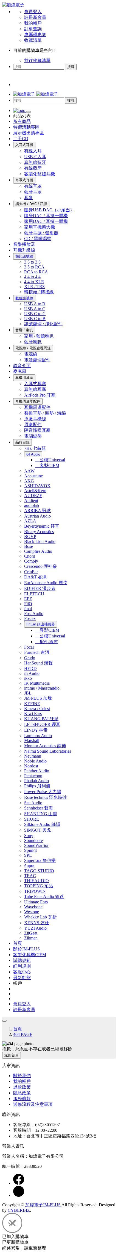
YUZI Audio (35, 928)
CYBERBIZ (19, 1210)
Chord (29, 556)
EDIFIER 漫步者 (39, 588)
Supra (29, 866)
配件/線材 (46, 641)
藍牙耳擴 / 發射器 (41, 232)
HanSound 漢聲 (38, 663)
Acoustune (33, 476)
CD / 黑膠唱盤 (37, 238)
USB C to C (35, 313)
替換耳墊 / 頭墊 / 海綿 (45, 413)
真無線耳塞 (35, 389)
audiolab (31, 505)
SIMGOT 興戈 (37, 830)
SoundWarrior (36, 845)
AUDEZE (33, 495)
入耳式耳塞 (35, 383)
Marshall (31, 740)
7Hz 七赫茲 (35, 448)
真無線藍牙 (35, 162)
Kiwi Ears (33, 713)
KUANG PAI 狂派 (41, 718)
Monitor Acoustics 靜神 (45, 745)
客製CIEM (47, 465)
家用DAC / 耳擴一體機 (46, 221)
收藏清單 (33, 40)
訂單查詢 (33, 28)
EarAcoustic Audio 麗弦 (45, 582)
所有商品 (22, 121)
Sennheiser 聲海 (38, 808)
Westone (31, 911)
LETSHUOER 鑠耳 (42, 724)
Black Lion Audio (39, 541)
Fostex (30, 618)
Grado (29, 657)
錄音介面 (22, 365)
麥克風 (19, 371)
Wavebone (33, 907)
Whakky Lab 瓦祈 (40, 917)
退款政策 (22, 1087)
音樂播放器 (24, 244)
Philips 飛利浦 (37, 786)
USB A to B (34, 304)
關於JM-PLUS (26, 949)
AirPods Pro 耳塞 (39, 395)
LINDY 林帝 (36, 730)
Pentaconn (33, 775)
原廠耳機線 (35, 418)
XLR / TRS (34, 286)
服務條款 (22, 1098)
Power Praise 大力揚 (42, 791)
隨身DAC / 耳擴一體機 (46, 215)
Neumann (32, 756)
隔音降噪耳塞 (37, 430)
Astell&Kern (35, 490)
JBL (28, 693)
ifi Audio (32, 673)
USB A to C (34, 308)
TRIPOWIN (35, 891)
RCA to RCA (36, 272)
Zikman (31, 938)
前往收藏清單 (37, 60)
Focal (29, 647)
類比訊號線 (24, 256)
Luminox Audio (38, 735)
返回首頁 (11, 1055)
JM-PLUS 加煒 (38, 698)
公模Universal (50, 459)
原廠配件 (33, 424)
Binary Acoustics (39, 531)
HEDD (30, 668)
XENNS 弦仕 (36, 922)
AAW (29, 471)
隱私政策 (22, 1092)
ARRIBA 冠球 (37, 510)
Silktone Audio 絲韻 (42, 824)
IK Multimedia (37, 683)
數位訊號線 (24, 298)
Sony (28, 835)
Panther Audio (36, 771)
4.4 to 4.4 (32, 276)
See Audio (33, 802)
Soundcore (33, 840)
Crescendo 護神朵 (40, 566)
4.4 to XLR (34, 281)
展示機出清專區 (28, 133)
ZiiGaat (30, 933)
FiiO (28, 603)
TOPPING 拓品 (38, 885)
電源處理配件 (37, 359)
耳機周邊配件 (37, 407)
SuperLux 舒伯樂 (40, 860)
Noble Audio (35, 761)
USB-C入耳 (35, 156)
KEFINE (32, 703)
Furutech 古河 (36, 652)
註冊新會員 (35, 17)
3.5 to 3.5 (32, 262)
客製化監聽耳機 (39, 174)
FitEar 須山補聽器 (40, 624)
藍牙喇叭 (33, 341)
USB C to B (35, 318)
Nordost (31, 766)
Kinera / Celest (37, 708)
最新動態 (22, 977)
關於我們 (22, 1075)
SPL (28, 855)
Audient (31, 500)
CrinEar (31, 571)
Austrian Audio (37, 516)
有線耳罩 (33, 186)
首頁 (17, 943)
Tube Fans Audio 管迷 (44, 896)
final (28, 608)
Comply (31, 561)
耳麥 (28, 197)
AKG (29, 480)
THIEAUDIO (36, 880)
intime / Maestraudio (42, 688)
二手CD (20, 138)
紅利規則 (22, 966)
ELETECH (34, 594)
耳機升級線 (24, 250)
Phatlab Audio (36, 780)
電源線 (30, 354)
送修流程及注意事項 (33, 1104)
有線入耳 (33, 151)
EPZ (28, 598)
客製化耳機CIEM (29, 954)
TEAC (30, 875)
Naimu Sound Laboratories (47, 751)
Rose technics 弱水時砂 (45, 797)
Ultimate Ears (36, 902)
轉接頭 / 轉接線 (39, 291)
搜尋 (70, 67)
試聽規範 (22, 960)
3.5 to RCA (34, 267)
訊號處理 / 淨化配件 (43, 323)
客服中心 (22, 972)
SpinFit (30, 850)
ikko (28, 678)
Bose (28, 546)
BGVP (30, 536)
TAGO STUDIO (39, 870)
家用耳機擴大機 (39, 227)
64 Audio (33, 454)
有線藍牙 (33, 168)
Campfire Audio (38, 551)
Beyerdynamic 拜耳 (41, 526)
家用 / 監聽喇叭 (39, 336)
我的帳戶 (33, 23)
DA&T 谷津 (35, 577)
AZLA (30, 521)
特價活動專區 (26, 127)
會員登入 (33, 11)
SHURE (31, 819)
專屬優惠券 (35, 34)
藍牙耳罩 (33, 192)
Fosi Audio (33, 613)
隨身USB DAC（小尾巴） (49, 210)
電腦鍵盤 (33, 436)
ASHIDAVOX (37, 485)
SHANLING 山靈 (40, 813)
